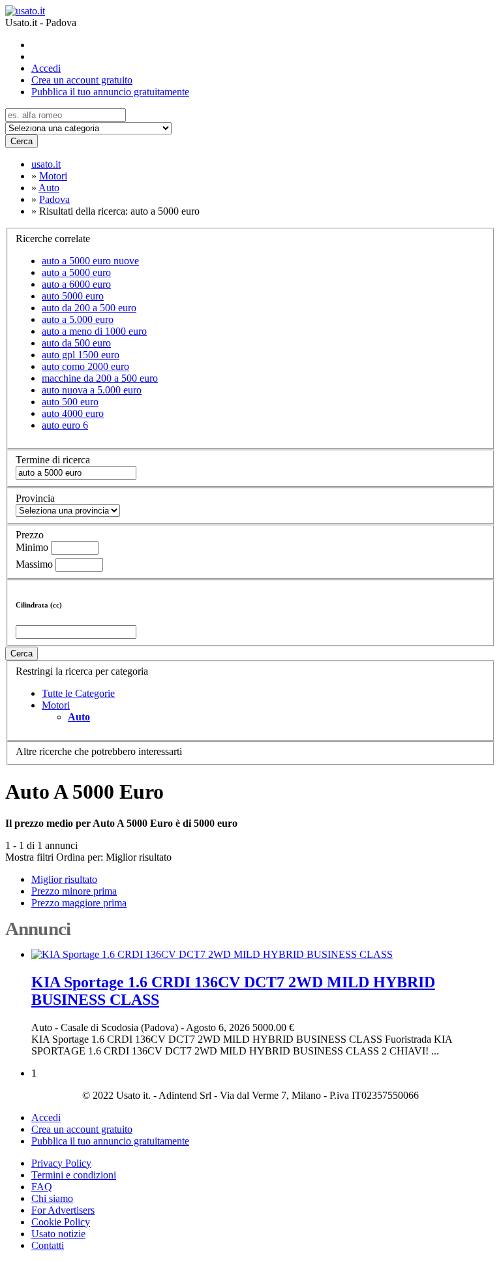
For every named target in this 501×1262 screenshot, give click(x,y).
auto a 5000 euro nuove (90, 260)
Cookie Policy (60, 1221)
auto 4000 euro (73, 413)
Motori (56, 705)
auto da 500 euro (76, 342)
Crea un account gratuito (81, 79)
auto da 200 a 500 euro (89, 307)
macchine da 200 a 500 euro (100, 378)
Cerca (21, 141)
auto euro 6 (65, 425)
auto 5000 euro (73, 295)
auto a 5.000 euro (78, 319)
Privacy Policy (61, 1163)
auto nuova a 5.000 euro (92, 389)
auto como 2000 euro (85, 366)
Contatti (47, 1245)
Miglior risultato (139, 857)
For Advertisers (63, 1210)
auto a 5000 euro (76, 272)
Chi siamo (52, 1198)
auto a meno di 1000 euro (94, 331)
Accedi (46, 68)
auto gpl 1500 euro (80, 354)
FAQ (41, 1186)
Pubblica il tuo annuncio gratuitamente (110, 91)
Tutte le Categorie (78, 693)
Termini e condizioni (73, 1174)
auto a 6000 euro (76, 284)
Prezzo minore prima (74, 891)
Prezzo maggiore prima (79, 902)
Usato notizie (58, 1233)
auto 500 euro (70, 401)
